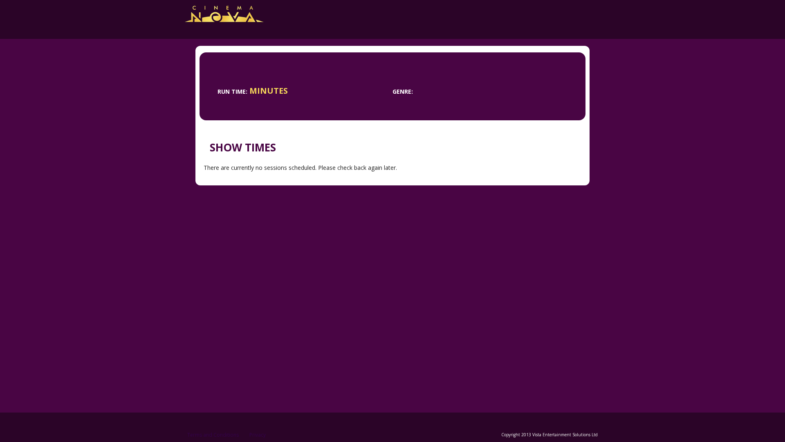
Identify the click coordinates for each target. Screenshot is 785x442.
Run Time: (232, 91)
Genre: (402, 91)
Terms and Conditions (213, 434)
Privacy (257, 434)
